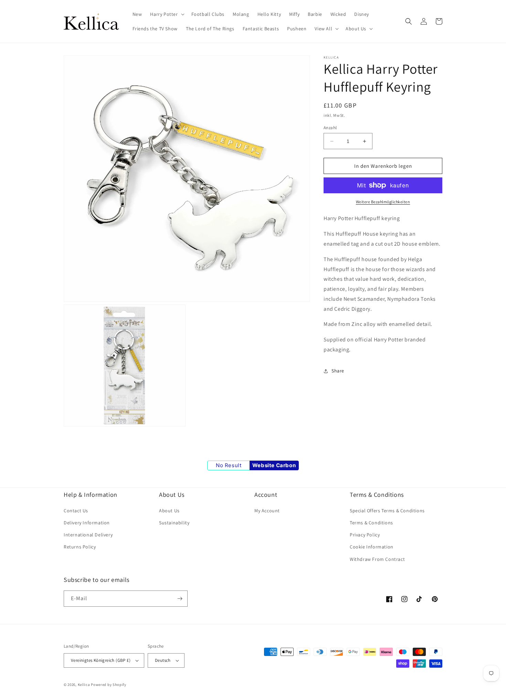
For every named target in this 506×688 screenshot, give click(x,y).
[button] (166, 14)
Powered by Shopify (108, 684)
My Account (267, 510)
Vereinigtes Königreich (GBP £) (100, 660)
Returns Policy (80, 547)
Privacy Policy (365, 535)
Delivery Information (87, 523)
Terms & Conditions (371, 523)
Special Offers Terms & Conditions (387, 510)
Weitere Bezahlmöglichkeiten (383, 201)
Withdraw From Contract (377, 559)
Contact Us (76, 510)
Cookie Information (371, 547)
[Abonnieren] (179, 599)
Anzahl (330, 128)
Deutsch (163, 660)
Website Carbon (274, 465)
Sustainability (174, 523)
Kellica (84, 684)
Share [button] (337, 371)
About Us (169, 510)
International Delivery (88, 535)
